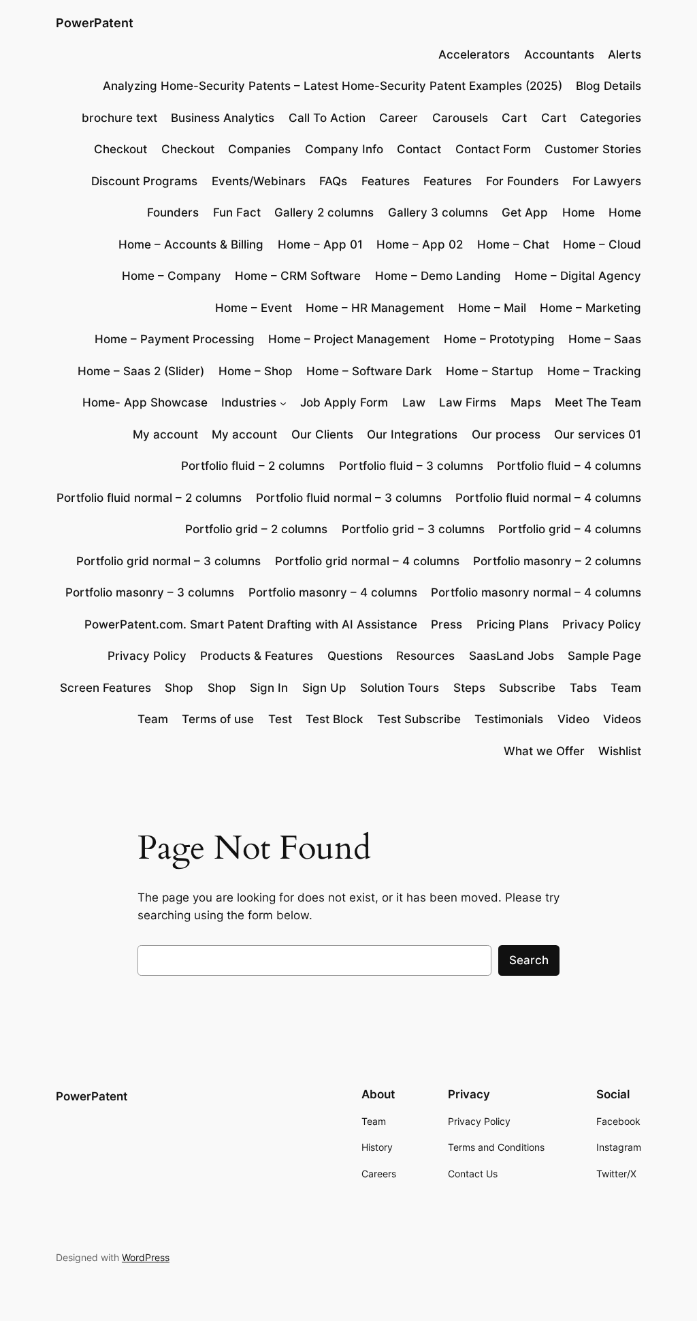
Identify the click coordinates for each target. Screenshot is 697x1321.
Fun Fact (237, 212)
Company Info (344, 149)
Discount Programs (144, 181)
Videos (622, 719)
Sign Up (324, 688)
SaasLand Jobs (511, 656)
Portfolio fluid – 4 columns (569, 466)
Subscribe (527, 688)
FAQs (333, 181)
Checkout (120, 149)
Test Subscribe (419, 719)
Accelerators (474, 54)
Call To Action (327, 118)
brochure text (119, 118)
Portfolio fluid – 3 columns (411, 466)
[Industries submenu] (283, 402)
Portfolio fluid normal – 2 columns (149, 498)
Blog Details (608, 86)
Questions (355, 656)
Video (573, 719)
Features (385, 181)
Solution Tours (399, 688)
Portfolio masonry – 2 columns (557, 561)
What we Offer (544, 751)
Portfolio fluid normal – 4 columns (548, 498)
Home (578, 212)
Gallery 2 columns (324, 212)
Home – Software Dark (369, 371)
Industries (248, 402)
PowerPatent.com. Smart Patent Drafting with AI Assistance (250, 624)
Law (413, 402)
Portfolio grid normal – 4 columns (367, 561)
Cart (514, 118)
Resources (425, 656)
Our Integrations (412, 434)
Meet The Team (598, 402)
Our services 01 (597, 434)
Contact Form (493, 149)
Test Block (334, 719)
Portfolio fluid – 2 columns (253, 466)
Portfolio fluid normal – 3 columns (349, 498)
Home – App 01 (320, 244)
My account (165, 434)
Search (529, 960)
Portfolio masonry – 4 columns (332, 592)
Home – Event (253, 308)
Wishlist (619, 751)
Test (280, 719)
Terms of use (218, 719)
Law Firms (467, 402)
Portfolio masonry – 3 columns (149, 592)
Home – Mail (492, 308)
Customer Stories (593, 149)
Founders (173, 212)
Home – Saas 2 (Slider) (141, 371)
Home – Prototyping (499, 339)
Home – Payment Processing (175, 339)
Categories (610, 118)
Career (398, 118)
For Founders (522, 181)
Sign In (269, 688)
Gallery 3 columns (438, 212)
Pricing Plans (512, 624)
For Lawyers (606, 181)
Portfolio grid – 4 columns (569, 529)
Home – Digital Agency (578, 276)
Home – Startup (490, 371)
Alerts (624, 54)
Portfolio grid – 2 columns (256, 529)
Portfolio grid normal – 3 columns (168, 561)
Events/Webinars (259, 181)
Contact (419, 149)
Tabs (583, 688)
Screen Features (105, 688)
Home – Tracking (594, 371)
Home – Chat (513, 244)
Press (446, 624)
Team (626, 688)
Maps (525, 402)
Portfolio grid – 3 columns (413, 529)
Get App (525, 212)
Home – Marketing (590, 308)
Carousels (460, 118)
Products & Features (256, 656)
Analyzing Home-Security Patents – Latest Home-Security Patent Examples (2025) (332, 86)
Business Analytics (222, 118)
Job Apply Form (344, 402)
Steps (469, 688)
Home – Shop (255, 371)
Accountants (559, 54)
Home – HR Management (375, 308)
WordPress (145, 1257)
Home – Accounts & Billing (190, 244)
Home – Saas (604, 339)
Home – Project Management (348, 339)
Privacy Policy (601, 624)
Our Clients (322, 434)
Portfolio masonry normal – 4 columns (536, 592)
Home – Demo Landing (438, 276)
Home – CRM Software (298, 276)
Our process (506, 434)
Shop (179, 688)
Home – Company (171, 276)
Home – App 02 (419, 244)
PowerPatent (94, 23)
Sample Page (604, 656)
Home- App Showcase (145, 402)
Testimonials (508, 719)
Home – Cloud (602, 244)
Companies (259, 149)
